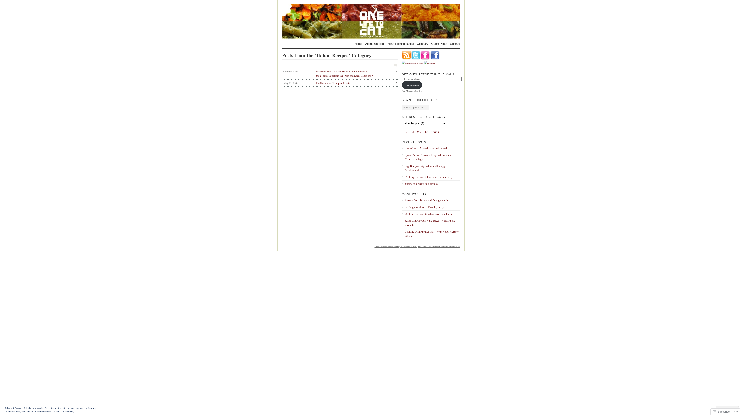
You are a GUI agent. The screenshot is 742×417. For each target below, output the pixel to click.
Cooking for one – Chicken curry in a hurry (429, 177)
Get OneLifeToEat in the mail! (428, 74)
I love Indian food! (412, 85)
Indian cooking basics (400, 43)
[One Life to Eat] (371, 21)
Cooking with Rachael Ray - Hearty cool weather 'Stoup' (432, 234)
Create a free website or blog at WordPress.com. (396, 246)
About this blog (374, 43)
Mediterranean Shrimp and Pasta (340, 83)
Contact (455, 43)
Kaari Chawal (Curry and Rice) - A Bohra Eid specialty (430, 223)
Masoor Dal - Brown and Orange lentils (426, 200)
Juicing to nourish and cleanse (421, 184)
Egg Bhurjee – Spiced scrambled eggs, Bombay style (426, 168)
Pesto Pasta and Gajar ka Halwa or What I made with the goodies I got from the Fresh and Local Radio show (340, 73)
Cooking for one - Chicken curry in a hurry (428, 214)
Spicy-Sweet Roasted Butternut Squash (426, 148)
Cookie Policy (67, 411)
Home (358, 43)
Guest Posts (439, 43)
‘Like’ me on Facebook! (421, 132)
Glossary (422, 43)
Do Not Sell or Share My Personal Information (439, 246)
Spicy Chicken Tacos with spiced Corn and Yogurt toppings (428, 157)
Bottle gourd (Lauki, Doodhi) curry (424, 207)
